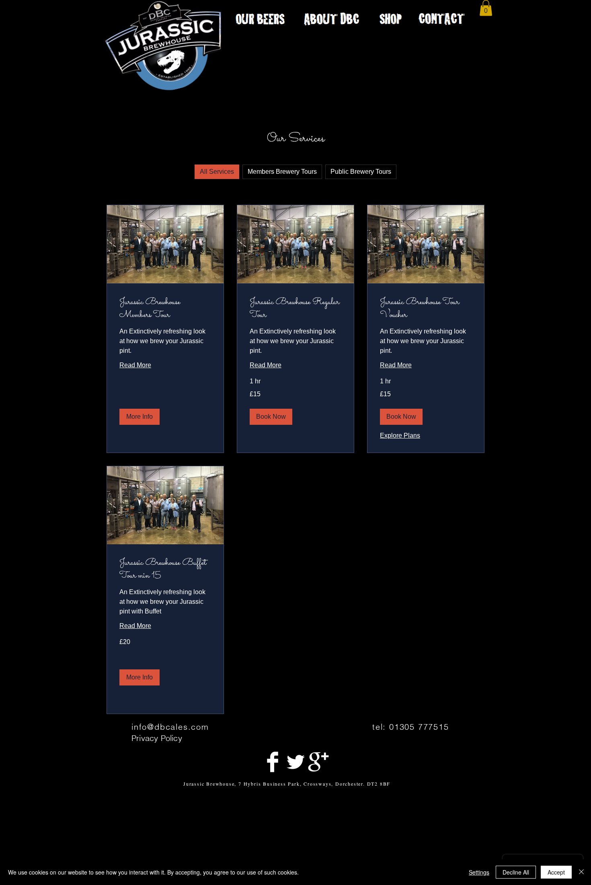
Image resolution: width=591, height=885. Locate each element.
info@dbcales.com (170, 727)
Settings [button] (479, 872)
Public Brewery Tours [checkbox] (360, 171)
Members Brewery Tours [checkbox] (282, 171)
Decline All (516, 872)
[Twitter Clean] (295, 761)
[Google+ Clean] (318, 761)
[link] (165, 309)
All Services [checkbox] (217, 171)
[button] (485, 8)
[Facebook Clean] (272, 761)
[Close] (581, 872)
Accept (556, 872)
